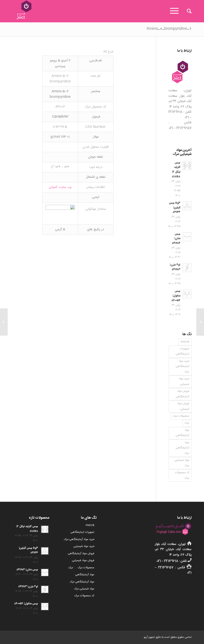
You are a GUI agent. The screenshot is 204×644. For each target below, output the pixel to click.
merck (185, 342)
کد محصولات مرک (182, 475)
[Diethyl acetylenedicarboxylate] (200, 322)
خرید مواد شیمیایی (184, 381)
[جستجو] (187, 11)
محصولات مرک (181, 416)
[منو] (176, 11)
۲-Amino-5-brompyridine (169, 29)
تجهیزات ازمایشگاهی (182, 351)
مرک (187, 423)
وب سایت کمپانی (60, 187)
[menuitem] (187, 11)
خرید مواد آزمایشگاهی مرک (182, 366)
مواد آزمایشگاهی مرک (182, 448)
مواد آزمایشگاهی (182, 433)
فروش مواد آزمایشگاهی (182, 394)
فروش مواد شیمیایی (183, 406)
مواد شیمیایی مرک (182, 463)
